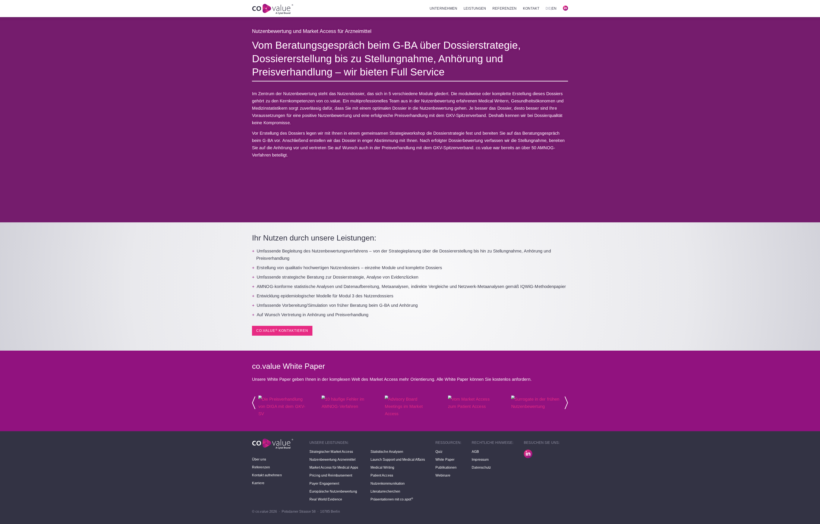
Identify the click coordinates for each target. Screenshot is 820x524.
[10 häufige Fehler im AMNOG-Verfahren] (346, 406)
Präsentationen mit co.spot (391, 499)
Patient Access (381, 475)
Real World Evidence (325, 499)
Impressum (480, 459)
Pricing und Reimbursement (330, 475)
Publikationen (446, 467)
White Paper (444, 459)
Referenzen (504, 8)
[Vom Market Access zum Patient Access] (473, 406)
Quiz (438, 451)
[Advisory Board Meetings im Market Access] (410, 413)
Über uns (259, 459)
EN (554, 8)
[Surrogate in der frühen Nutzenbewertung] (536, 406)
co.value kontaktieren (282, 330)
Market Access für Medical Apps (333, 467)
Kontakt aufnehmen (267, 475)
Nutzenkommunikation (387, 483)
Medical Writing (382, 467)
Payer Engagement (324, 483)
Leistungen (475, 8)
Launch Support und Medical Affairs (397, 459)
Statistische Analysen (386, 451)
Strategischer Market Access (331, 451)
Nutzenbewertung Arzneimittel (332, 459)
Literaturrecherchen (385, 491)
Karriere (258, 483)
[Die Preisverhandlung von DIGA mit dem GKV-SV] (283, 413)
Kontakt (531, 8)
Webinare (442, 475)
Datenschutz (481, 467)
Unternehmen (443, 8)
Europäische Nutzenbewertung (333, 491)
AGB (475, 451)
